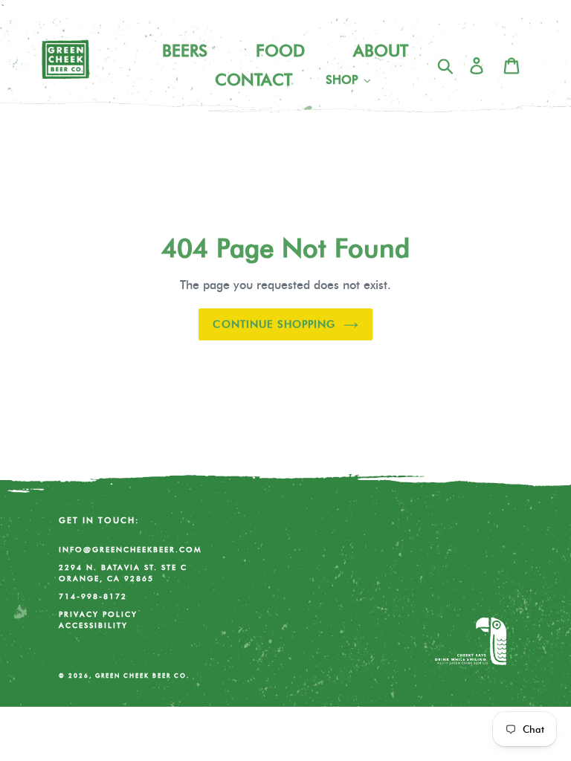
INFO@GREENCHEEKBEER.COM (130, 549)
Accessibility (93, 625)
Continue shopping (274, 324)
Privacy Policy (98, 613)
